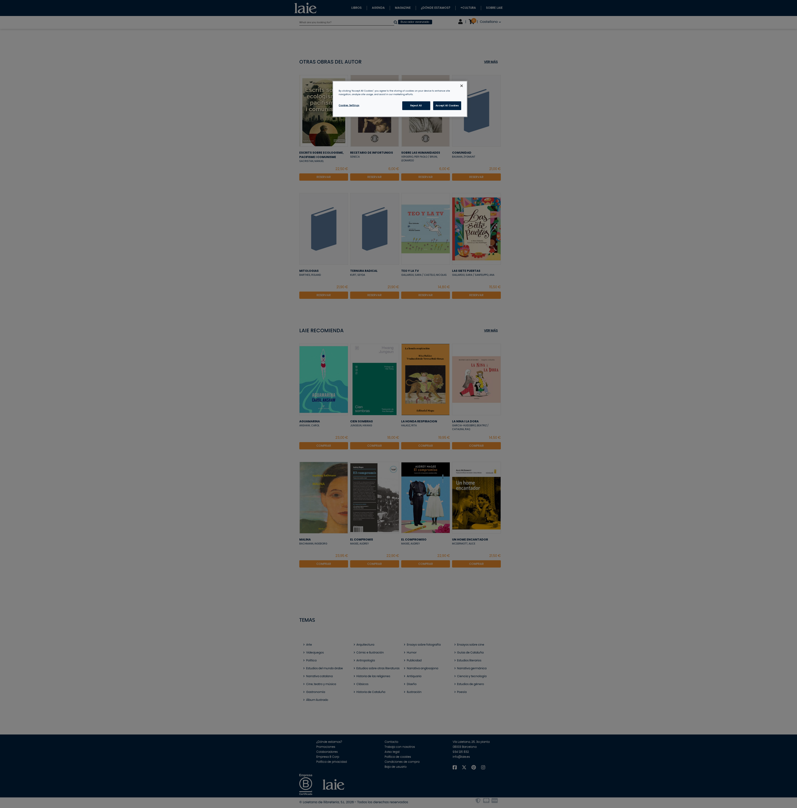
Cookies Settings (349, 105)
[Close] (461, 85)
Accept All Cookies (447, 105)
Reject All (416, 105)
